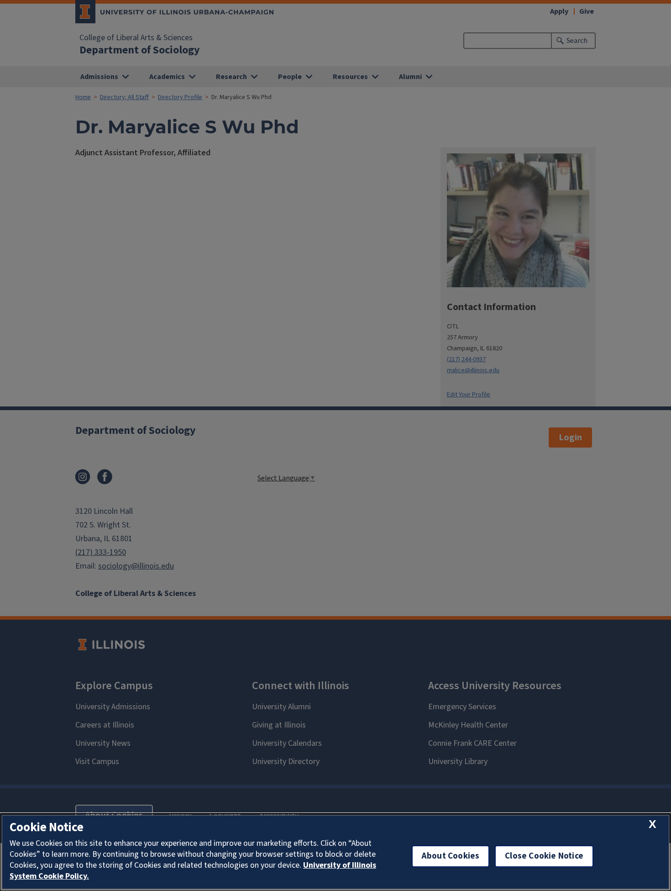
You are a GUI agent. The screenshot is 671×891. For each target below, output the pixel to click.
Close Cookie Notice (544, 856)
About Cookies (450, 856)
